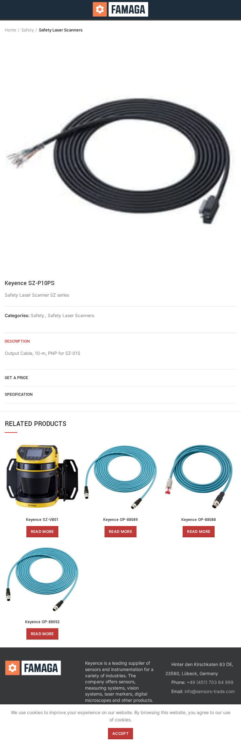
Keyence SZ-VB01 (42, 520)
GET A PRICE (16, 378)
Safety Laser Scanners (61, 29)
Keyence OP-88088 (198, 520)
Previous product (220, 30)
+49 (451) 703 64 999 (210, 682)
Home (10, 29)
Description (17, 341)
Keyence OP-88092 (42, 622)
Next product (233, 30)
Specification (19, 394)
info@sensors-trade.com (210, 691)
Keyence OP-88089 (120, 520)
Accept (120, 733)
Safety (27, 29)
